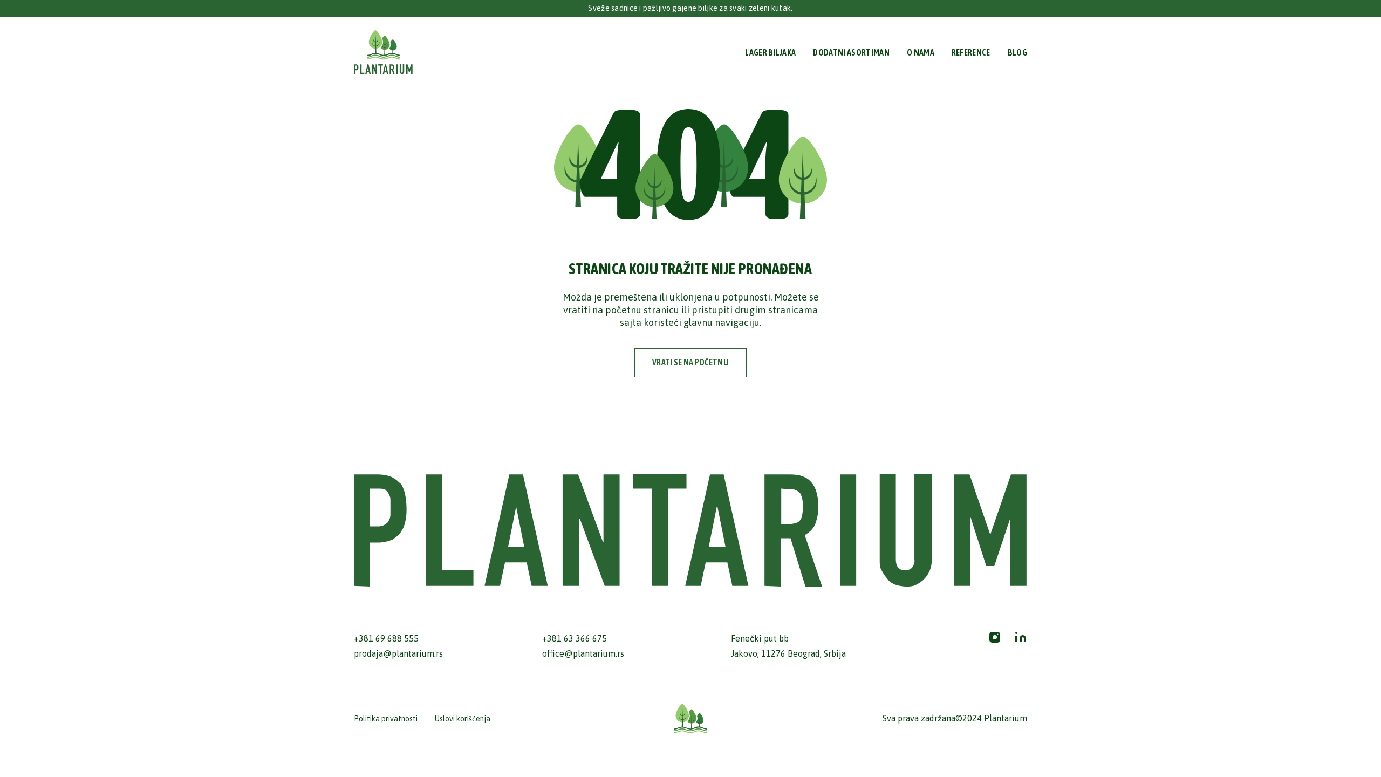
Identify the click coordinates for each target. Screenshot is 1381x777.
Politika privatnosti (386, 718)
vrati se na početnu (690, 362)
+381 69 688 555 (386, 638)
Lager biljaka (770, 52)
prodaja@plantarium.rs (398, 653)
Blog (1017, 52)
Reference (971, 52)
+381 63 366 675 (574, 638)
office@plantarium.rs (583, 653)
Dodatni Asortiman (851, 52)
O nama (920, 52)
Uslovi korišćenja (462, 718)
